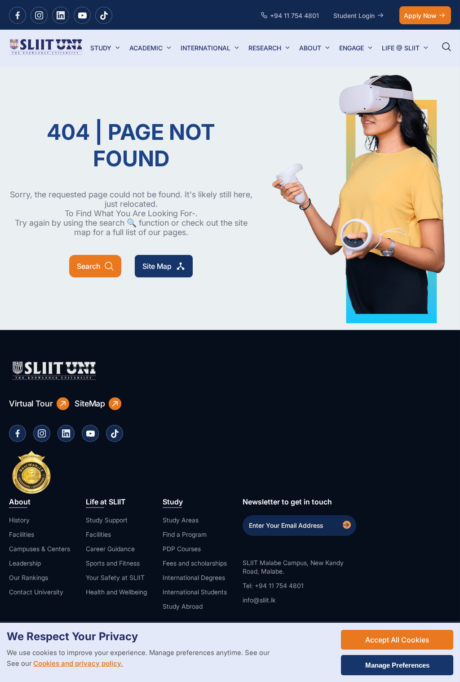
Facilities (21, 534)
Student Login (354, 15)
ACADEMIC (146, 48)
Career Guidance (110, 549)
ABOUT (310, 48)
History (19, 520)
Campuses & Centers (39, 549)
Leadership (25, 563)
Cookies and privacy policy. (78, 663)
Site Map (157, 266)
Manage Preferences (397, 665)
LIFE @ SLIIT (401, 48)
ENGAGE (351, 48)
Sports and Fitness (113, 563)
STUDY (100, 48)
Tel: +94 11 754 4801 (273, 585)
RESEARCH (264, 48)
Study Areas (181, 520)
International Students (195, 592)
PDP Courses (182, 549)
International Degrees (194, 577)
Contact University (36, 592)
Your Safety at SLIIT (115, 577)
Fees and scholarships (195, 563)
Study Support (107, 520)
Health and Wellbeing (116, 592)
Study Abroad (183, 606)
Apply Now (420, 15)
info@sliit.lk (259, 600)
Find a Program (185, 534)
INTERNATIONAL (205, 48)
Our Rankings (28, 577)
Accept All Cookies (397, 639)
